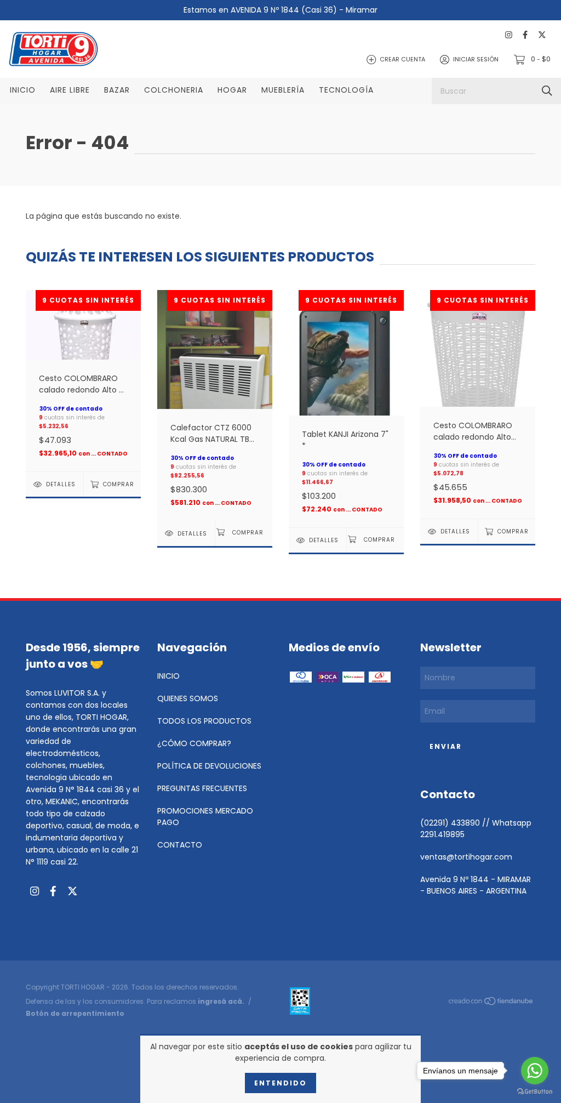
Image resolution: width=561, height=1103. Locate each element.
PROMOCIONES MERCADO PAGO (205, 816)
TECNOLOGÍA (346, 89)
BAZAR (117, 89)
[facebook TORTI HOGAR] (525, 35)
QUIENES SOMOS (187, 698)
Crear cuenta (402, 59)
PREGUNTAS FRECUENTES (202, 788)
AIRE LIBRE (70, 89)
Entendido (280, 1083)
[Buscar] (547, 91)
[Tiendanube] (491, 1003)
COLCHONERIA (173, 89)
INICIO (23, 89)
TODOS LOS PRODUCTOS (204, 720)
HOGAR (232, 89)
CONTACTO (179, 844)
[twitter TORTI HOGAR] (542, 35)
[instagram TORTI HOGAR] (509, 35)
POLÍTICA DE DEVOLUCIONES (209, 765)
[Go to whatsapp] (534, 1070)
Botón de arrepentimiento (75, 1013)
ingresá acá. (221, 1001)
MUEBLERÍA (283, 89)
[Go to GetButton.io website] (534, 1091)
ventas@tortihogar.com (466, 856)
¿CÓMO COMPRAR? (194, 743)
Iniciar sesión (476, 59)
